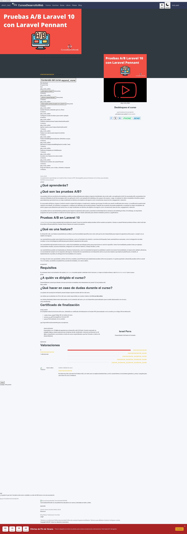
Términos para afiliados (97, 520)
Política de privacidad (60, 520)
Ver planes (179, 529)
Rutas (62, 5)
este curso (69, 272)
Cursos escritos (49, 509)
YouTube (57, 515)
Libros (68, 5)
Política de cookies (72, 520)
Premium (183, 5)
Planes (74, 5)
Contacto (106, 520)
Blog (80, 5)
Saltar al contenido (5, 1)
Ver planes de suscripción (125, 112)
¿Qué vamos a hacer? (47, 91)
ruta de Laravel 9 (122, 272)
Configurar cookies (114, 520)
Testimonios (50, 515)
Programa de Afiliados (84, 520)
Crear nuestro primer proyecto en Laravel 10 (53, 103)
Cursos (48, 5)
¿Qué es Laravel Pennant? (48, 97)
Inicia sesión (131, 114)
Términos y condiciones (47, 520)
